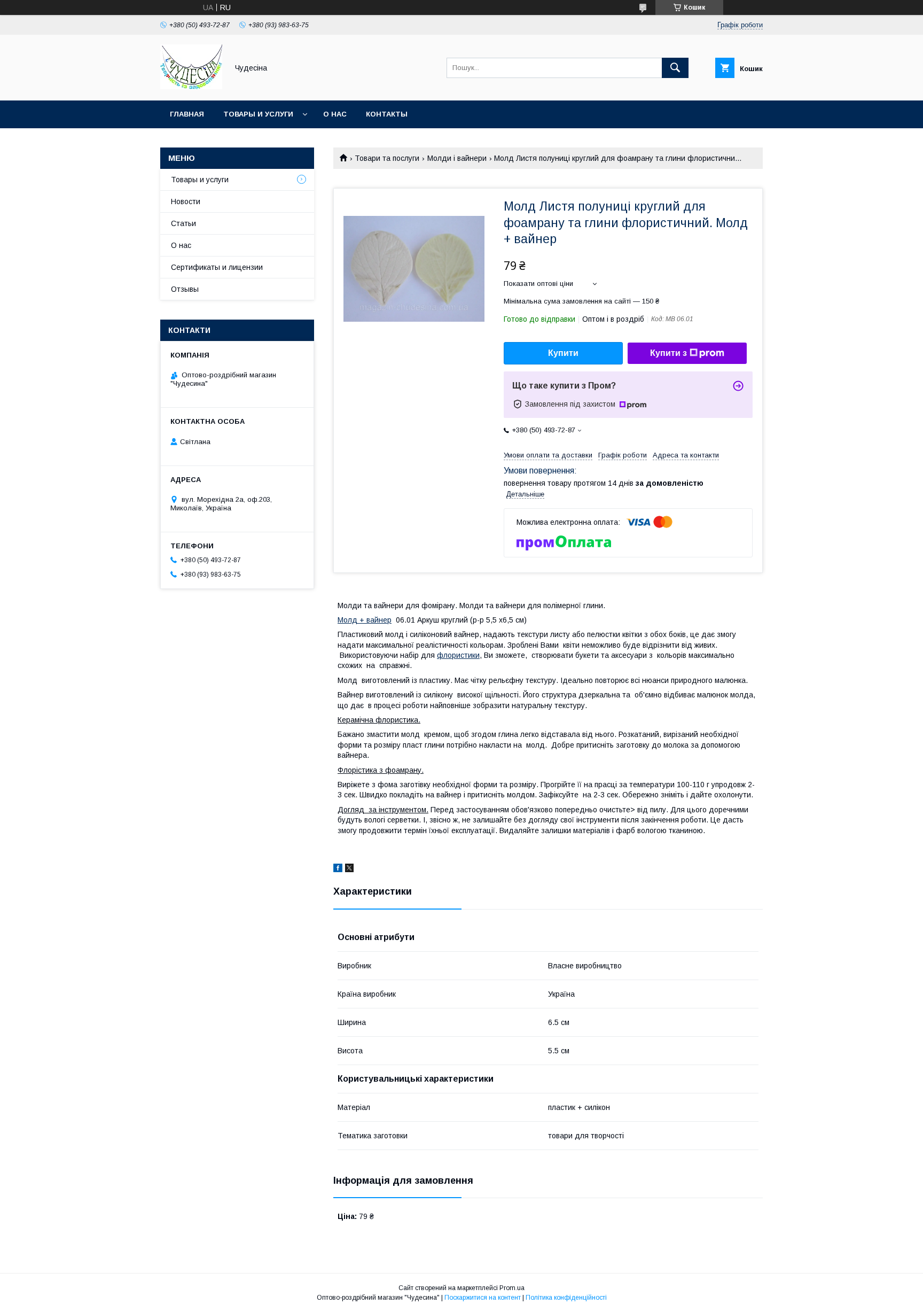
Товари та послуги (387, 158)
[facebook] (337, 869)
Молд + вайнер (365, 620)
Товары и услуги (258, 114)
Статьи (183, 223)
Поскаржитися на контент (482, 1297)
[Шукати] (675, 68)
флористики (458, 655)
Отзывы (185, 289)
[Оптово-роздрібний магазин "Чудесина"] (191, 86)
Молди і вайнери (457, 158)
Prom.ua (512, 1288)
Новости (185, 201)
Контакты (387, 114)
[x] (349, 869)
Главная (187, 114)
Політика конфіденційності (566, 1297)
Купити (563, 353)
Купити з (668, 353)
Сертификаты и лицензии (217, 267)
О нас (335, 114)
